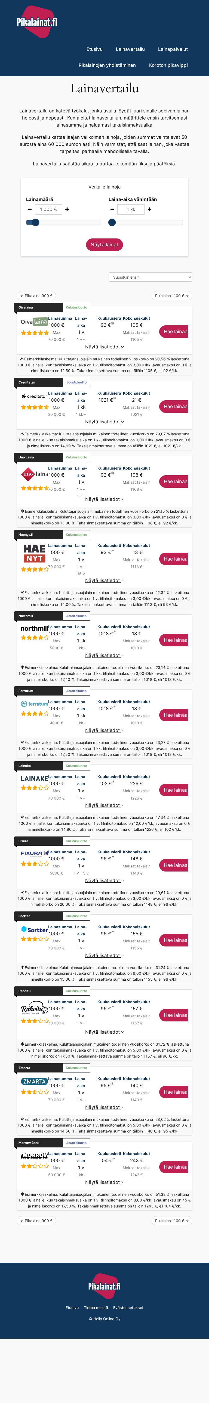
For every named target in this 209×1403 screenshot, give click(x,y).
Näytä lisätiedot (103, 347)
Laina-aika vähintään (133, 199)
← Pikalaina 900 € (36, 295)
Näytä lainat (104, 244)
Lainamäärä (39, 199)
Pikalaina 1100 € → (172, 295)
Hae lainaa (176, 331)
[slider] (35, 222)
